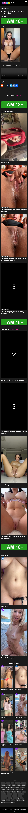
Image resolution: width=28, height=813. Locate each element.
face (3, 789)
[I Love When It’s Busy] (21, 759)
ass (9, 783)
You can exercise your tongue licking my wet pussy (14, 210)
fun (13, 789)
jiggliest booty (18, 744)
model (4, 794)
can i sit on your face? (8, 485)
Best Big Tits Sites (5, 809)
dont (8, 787)
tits (23, 800)
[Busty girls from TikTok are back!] (7, 731)
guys (9, 791)
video (13, 802)
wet (12, 89)
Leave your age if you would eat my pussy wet (12, 312)
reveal (15, 796)
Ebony (23, 787)
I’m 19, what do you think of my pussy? (13, 380)
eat (18, 787)
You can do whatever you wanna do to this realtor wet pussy (13, 259)
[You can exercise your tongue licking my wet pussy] (14, 186)
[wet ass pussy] (14, 137)
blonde (18, 783)
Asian (3, 783)
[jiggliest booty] (21, 731)
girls (22, 789)
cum (14, 785)
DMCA (14, 811)
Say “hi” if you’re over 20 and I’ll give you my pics (14, 432)
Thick (8, 800)
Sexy (11, 798)
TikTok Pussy (4, 207)
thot (13, 800)
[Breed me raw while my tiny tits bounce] (7, 677)
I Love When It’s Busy (20, 772)
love (24, 791)
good (3, 791)
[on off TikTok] (7, 705)
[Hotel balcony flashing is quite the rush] (7, 759)
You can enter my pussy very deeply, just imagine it (13, 537)
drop (13, 787)
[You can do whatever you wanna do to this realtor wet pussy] (14, 235)
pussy (8, 89)
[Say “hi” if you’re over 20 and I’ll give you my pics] (14, 406)
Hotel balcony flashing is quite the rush (7, 772)
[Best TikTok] (14, 581)
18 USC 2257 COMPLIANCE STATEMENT (18, 809)
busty (9, 785)
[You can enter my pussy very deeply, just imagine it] (14, 511)
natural (10, 794)
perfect (21, 794)
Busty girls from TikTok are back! (7, 744)
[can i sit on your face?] (14, 459)
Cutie (24, 785)
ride (20, 796)
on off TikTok (4, 717)
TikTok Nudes (5, 160)
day (3, 787)
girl (17, 789)
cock (3, 89)
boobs (24, 783)
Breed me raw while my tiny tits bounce (7, 690)
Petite (3, 796)
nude (16, 794)
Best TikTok (4, 606)
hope (14, 791)
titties (3, 802)
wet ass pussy (5, 162)
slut (22, 798)
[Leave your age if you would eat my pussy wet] (14, 286)
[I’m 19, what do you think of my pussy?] (14, 354)
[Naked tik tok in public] (14, 632)
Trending (2, 609)
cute (19, 785)
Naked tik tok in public (8, 658)
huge (19, 791)
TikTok (18, 800)
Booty (3, 785)
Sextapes (4, 798)
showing (17, 798)
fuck (8, 789)
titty (8, 802)
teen (3, 800)
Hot (2, 558)
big (13, 783)
